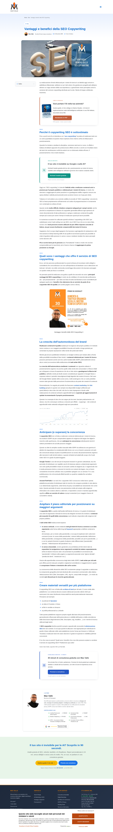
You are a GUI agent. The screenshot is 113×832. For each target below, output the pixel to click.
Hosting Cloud (61, 804)
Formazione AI (37, 802)
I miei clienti (13, 804)
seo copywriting (70, 136)
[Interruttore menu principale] (101, 7)
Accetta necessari (83, 821)
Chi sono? (12, 801)
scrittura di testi (68, 589)
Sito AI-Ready (37, 794)
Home (25, 17)
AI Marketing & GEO (39, 797)
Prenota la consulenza (58, 672)
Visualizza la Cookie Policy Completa (28, 826)
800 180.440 (60, 767)
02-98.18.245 (93, 798)
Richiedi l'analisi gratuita (59, 175)
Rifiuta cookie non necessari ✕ (86, 810)
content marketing (80, 385)
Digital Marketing (62, 797)
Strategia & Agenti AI (39, 799)
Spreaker (54, 601)
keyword (70, 529)
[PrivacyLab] (68, 826)
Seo (29, 17)
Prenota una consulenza (68, 763)
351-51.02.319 (90, 799)
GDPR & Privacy (62, 802)
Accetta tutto (83, 816)
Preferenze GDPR (83, 826)
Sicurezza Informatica (63, 807)
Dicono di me (13, 806)
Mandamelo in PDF (62, 117)
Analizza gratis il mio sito (45, 763)
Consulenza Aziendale (63, 794)
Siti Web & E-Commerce (64, 799)
